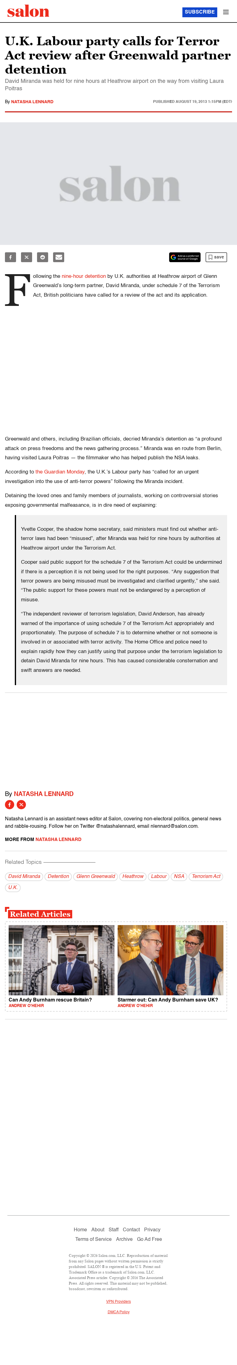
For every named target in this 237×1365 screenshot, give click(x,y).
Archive (124, 1239)
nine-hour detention (84, 276)
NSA (179, 876)
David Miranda (24, 876)
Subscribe (200, 12)
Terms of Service (93, 1239)
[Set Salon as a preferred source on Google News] (185, 257)
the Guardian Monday (60, 472)
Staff (113, 1230)
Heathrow (132, 876)
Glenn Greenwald (95, 876)
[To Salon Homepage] (28, 11)
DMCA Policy (119, 1312)
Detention (58, 876)
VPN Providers (118, 1302)
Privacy (152, 1230)
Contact (131, 1230)
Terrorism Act (206, 876)
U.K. (13, 887)
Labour (158, 876)
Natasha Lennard (32, 102)
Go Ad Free (149, 1239)
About (97, 1230)
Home (80, 1230)
